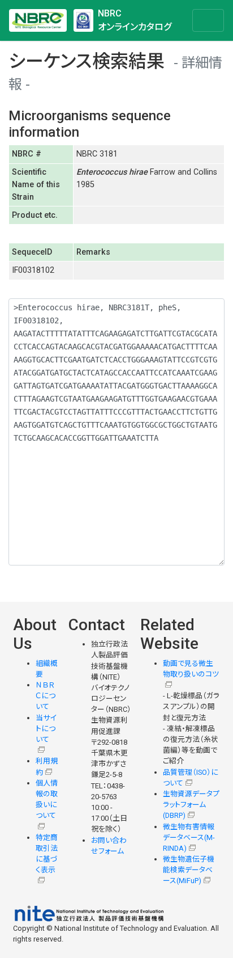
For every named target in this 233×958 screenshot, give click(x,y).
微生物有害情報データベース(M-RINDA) (189, 837)
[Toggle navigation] (208, 20)
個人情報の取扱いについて (47, 799)
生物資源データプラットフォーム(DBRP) (191, 805)
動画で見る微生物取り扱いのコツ (191, 668)
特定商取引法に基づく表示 (47, 854)
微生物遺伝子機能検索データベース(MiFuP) (188, 870)
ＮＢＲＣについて (45, 696)
